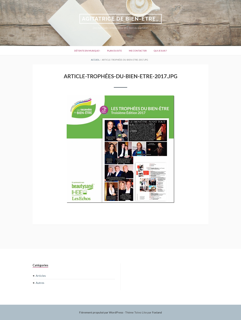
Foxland (157, 312)
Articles (41, 275)
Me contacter (138, 50)
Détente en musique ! (87, 50)
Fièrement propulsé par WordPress (101, 312)
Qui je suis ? (160, 50)
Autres (40, 282)
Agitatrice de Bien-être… (120, 19)
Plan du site (114, 50)
